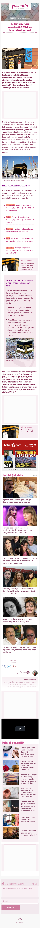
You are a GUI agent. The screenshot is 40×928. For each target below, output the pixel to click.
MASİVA (13, 18)
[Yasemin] (20, 6)
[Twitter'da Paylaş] (9, 666)
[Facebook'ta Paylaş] (4, 666)
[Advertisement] (20, 409)
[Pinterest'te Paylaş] (14, 666)
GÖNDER (10, 907)
